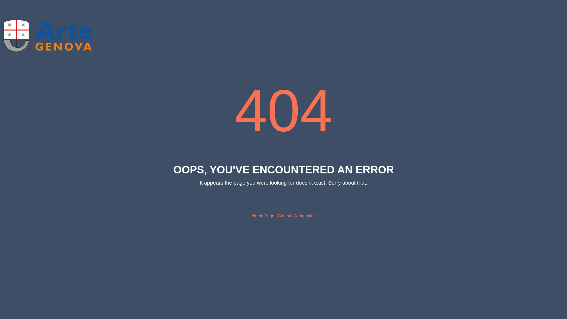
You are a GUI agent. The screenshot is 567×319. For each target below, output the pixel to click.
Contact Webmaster (296, 215)
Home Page (263, 215)
